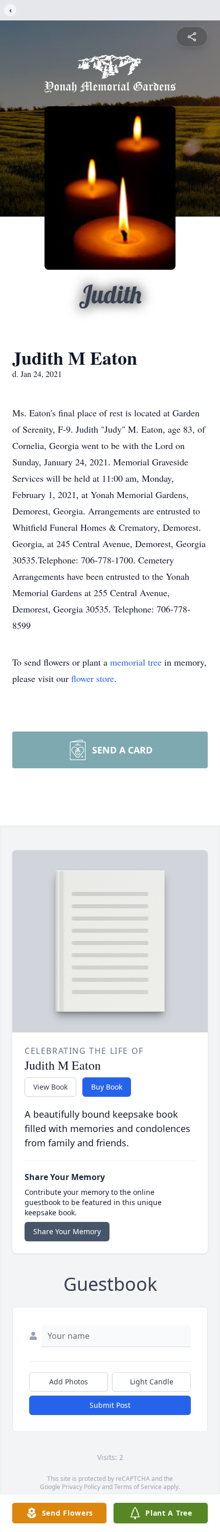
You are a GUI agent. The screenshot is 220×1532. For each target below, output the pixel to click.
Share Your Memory (67, 1231)
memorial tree (136, 662)
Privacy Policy (81, 1486)
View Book (50, 1087)
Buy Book (106, 1087)
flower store (92, 678)
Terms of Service (138, 1486)
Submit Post (110, 1405)
